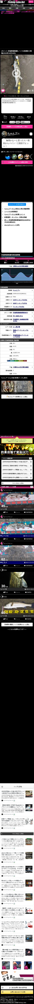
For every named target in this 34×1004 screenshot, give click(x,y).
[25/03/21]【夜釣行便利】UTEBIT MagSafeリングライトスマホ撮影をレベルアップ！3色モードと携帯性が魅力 (18, 465)
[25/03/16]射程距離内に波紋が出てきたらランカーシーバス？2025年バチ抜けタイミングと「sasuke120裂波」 (18, 473)
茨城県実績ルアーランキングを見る (20, 336)
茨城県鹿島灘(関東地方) (20, 312)
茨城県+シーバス (25, 122)
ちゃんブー (13, 133)
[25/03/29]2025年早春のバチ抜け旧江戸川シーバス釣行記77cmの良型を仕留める (18, 462)
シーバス (12, 122)
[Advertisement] (17, 31)
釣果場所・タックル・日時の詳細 (15, 217)
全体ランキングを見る (20, 303)
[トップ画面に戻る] (17, 3)
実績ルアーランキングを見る (20, 331)
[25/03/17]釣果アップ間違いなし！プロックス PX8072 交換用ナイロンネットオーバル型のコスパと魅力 (18, 469)
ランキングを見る (18, 306)
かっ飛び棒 (16, 327)
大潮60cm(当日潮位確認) (20, 266)
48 (21, 389)
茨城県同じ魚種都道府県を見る (20, 320)
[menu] (1, 2)
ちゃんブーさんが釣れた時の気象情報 (17, 209)
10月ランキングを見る (20, 300)
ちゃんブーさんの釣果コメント (14, 214)
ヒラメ (4, 562)
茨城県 (17, 122)
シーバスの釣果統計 (11, 211)
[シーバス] (17, 74)
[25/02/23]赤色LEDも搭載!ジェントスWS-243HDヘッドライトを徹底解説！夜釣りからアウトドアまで (18, 477)
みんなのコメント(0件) (12, 225)
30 (8, 389)
